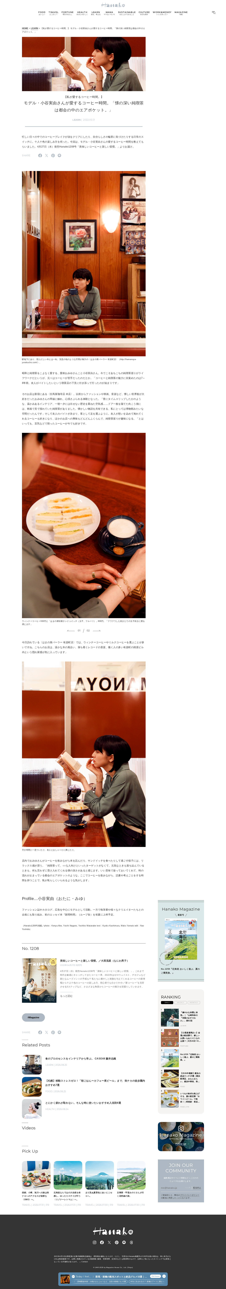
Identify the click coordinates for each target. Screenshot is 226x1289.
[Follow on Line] (124, 1242)
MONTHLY (194, 1003)
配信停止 (197, 1188)
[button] (71, 630)
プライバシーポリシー (189, 1195)
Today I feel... (83, 1276)
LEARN (34, 28)
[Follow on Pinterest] (116, 1242)
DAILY (167, 1003)
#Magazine (33, 1017)
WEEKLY (180, 1003)
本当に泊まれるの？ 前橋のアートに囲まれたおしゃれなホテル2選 (129, 1281)
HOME (25, 28)
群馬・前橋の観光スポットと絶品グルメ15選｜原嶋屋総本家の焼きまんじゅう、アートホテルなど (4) (121, 1276)
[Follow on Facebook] (102, 1242)
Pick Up (30, 1151)
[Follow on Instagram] (94, 1242)
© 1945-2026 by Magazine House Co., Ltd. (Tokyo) (113, 1267)
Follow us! (181, 1144)
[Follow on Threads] (131, 1242)
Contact (84, 1262)
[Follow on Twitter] (109, 1242)
